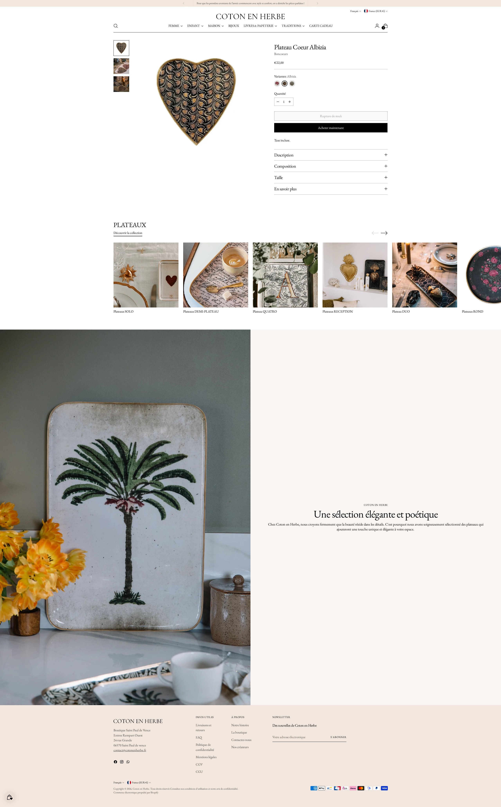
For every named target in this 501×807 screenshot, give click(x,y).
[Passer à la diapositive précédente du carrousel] (375, 233)
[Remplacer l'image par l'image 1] (121, 48)
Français (354, 11)
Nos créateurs (240, 747)
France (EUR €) (377, 11)
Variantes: (285, 76)
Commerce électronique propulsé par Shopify (136, 792)
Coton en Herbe (141, 788)
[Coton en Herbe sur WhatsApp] (128, 762)
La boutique (239, 732)
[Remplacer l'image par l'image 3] (121, 84)
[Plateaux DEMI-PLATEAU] (215, 275)
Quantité (280, 93)
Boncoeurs (281, 54)
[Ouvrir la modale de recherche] (116, 26)
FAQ (199, 737)
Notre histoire (240, 725)
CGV (199, 764)
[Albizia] (284, 83)
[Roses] (277, 83)
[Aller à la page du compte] (377, 26)
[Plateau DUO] (424, 275)
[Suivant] (317, 3)
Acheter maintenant (331, 128)
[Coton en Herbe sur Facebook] (116, 762)
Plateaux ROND (472, 311)
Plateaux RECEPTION (338, 311)
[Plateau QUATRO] (285, 275)
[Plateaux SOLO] (146, 275)
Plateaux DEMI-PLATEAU (201, 311)
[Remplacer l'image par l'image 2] (121, 66)
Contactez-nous (241, 740)
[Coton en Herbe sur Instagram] (122, 762)
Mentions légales (206, 757)
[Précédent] (183, 3)
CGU (199, 771)
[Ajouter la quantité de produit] (289, 102)
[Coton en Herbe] (250, 16)
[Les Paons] (292, 83)
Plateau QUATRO (265, 311)
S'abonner (338, 737)
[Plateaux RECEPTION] (355, 275)
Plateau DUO (401, 311)
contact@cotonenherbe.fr (130, 750)
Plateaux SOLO (123, 311)
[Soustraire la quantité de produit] (277, 102)
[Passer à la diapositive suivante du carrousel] (384, 233)
